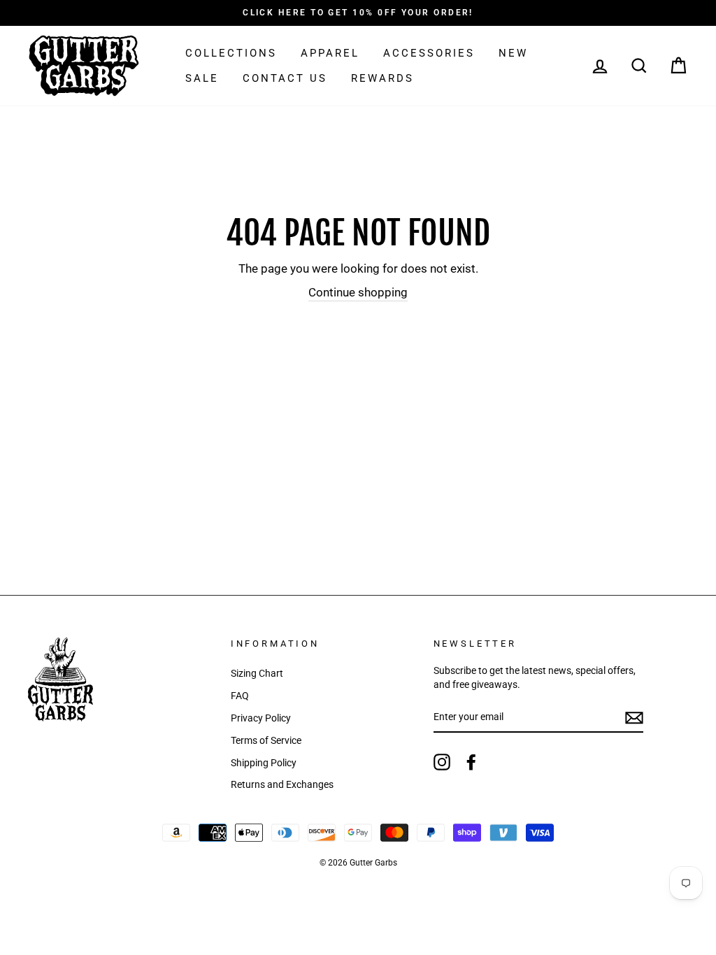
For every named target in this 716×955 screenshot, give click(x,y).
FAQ (240, 696)
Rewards (382, 78)
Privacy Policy (261, 718)
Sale (202, 78)
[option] (358, 13)
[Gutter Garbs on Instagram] (442, 762)
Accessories (429, 53)
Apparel (330, 53)
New (513, 53)
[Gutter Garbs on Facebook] (471, 762)
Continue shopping (358, 292)
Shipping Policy (263, 763)
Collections (231, 53)
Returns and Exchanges (282, 785)
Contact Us (285, 78)
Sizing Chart (257, 674)
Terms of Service (266, 741)
